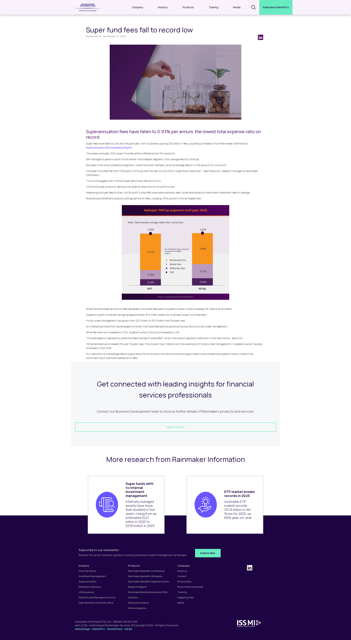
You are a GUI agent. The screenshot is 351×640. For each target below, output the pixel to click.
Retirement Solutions (90, 586)
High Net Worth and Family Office (96, 602)
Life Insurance (86, 592)
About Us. (182, 571)
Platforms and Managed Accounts (97, 597)
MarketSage (82, 629)
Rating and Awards (138, 602)
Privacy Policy (184, 581)
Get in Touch (176, 427)
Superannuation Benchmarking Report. (109, 147)
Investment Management (92, 576)
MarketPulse (114, 629)
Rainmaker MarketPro (276, 7)
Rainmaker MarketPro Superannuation (148, 581)
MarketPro (98, 629)
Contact (181, 576)
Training (213, 7)
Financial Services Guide (190, 586)
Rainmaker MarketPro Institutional (146, 571)
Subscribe (207, 553)
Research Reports (137, 586)
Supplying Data (185, 597)
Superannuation (87, 581)
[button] (137, 7)
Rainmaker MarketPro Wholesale (145, 576)
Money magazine (137, 608)
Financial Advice (87, 571)
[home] (87, 7)
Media (236, 7)
